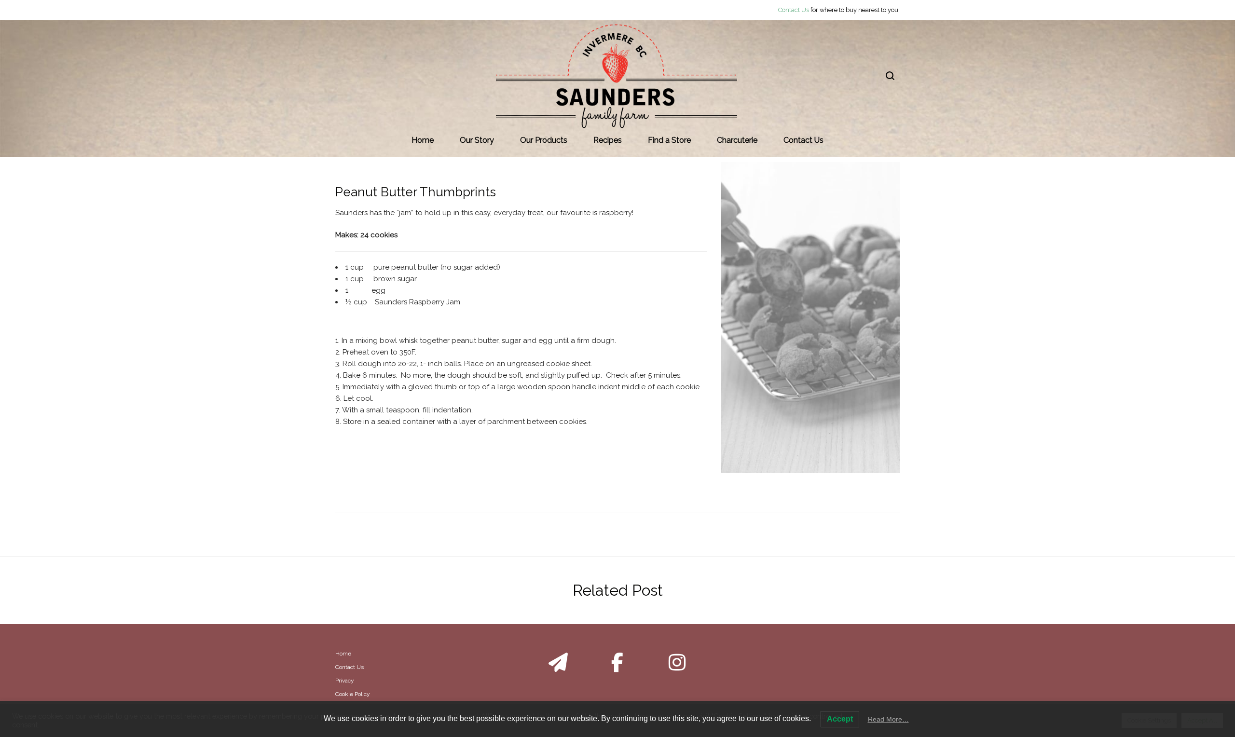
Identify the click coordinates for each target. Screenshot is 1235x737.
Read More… (888, 719)
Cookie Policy (352, 694)
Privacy (344, 680)
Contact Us (793, 10)
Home (343, 653)
